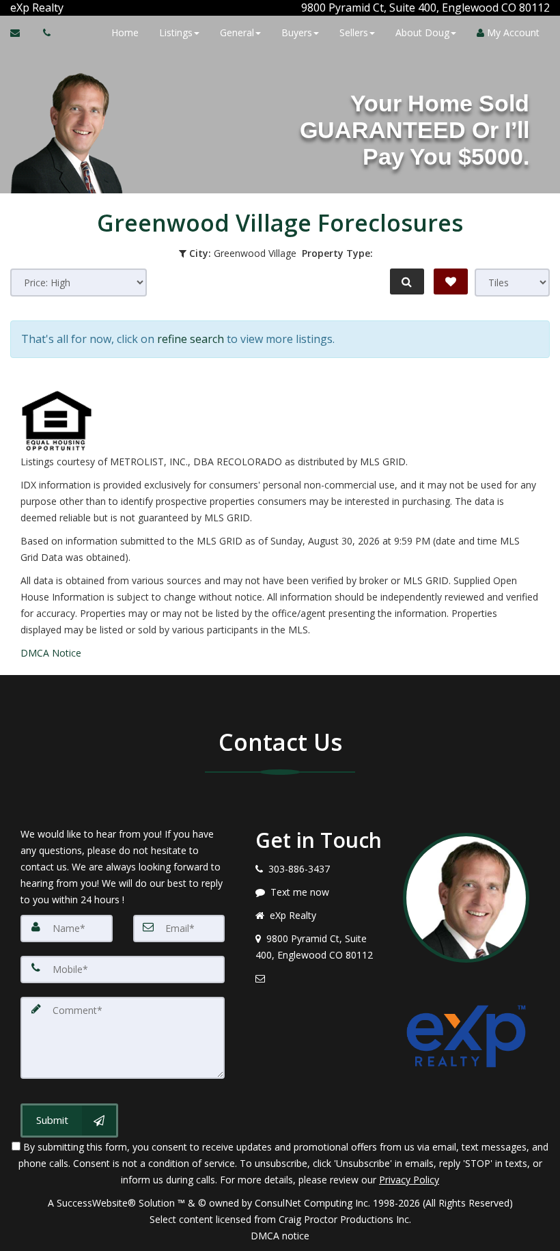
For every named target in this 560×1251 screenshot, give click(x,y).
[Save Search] (451, 281)
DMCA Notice (50, 652)
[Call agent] (65, 7)
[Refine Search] (407, 281)
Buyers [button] (296, 32)
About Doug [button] (422, 32)
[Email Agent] (21, 33)
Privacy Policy (409, 1179)
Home (125, 32)
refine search (190, 338)
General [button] (237, 32)
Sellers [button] (353, 32)
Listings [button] (176, 32)
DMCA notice (280, 1235)
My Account (512, 32)
